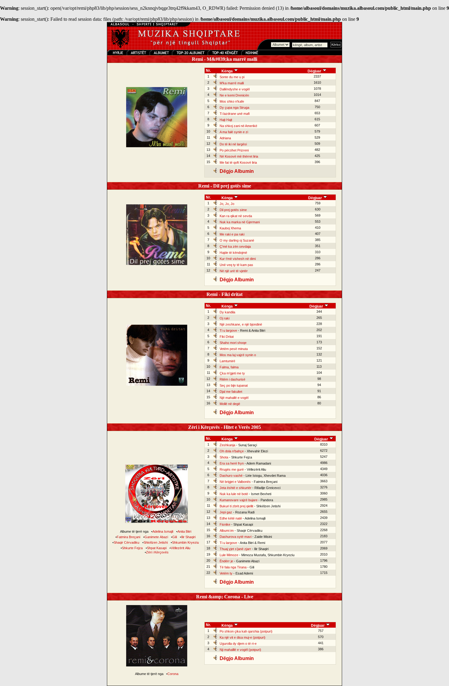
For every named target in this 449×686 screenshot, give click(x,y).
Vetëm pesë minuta (234, 349)
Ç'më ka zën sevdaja (235, 246)
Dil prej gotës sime (233, 210)
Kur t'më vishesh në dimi (238, 259)
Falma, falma (229, 367)
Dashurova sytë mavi (235, 536)
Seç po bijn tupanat (234, 385)
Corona (172, 674)
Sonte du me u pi (232, 77)
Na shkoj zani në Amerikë (238, 126)
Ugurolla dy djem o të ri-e (238, 643)
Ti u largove (228, 330)
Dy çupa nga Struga (234, 107)
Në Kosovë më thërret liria (239, 156)
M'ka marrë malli (232, 83)
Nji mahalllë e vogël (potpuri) (240, 649)
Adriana (225, 138)
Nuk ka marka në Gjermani (240, 222)
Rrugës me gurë (232, 469)
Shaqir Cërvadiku (126, 542)
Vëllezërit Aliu (180, 548)
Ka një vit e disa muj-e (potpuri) (242, 637)
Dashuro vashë (231, 475)
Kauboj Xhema (230, 228)
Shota (224, 457)
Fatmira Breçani (128, 537)
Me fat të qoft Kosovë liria (238, 162)
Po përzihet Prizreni (234, 150)
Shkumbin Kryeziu (185, 542)
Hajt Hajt (226, 120)
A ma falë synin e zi (234, 132)
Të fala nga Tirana (233, 567)
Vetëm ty (226, 573)
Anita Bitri (184, 531)
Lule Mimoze (229, 555)
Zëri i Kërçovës (157, 552)
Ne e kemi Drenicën (234, 95)
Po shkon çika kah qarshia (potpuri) (246, 631)
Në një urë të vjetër (234, 271)
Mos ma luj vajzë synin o (238, 355)
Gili (174, 537)
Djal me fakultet (231, 391)
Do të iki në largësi (233, 144)
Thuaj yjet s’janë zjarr (235, 549)
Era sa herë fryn (232, 463)
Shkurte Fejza (132, 548)
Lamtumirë (227, 361)
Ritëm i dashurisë (232, 379)
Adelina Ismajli (162, 531)
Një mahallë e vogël (234, 398)
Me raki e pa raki (232, 234)
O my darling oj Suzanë (237, 240)
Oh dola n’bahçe (232, 451)
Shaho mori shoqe (233, 343)
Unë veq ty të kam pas (236, 265)
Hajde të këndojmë (233, 252)
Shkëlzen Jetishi (156, 542)
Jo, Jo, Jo (227, 204)
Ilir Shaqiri (188, 537)
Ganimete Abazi (156, 537)
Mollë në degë (230, 404)
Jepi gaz (226, 512)
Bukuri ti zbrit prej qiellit (236, 506)
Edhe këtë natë (231, 518)
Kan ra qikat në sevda (236, 216)
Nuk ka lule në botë (234, 494)
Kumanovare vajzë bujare (238, 500)
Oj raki (224, 318)
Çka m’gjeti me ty (232, 373)
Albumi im (227, 530)
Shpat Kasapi (156, 548)
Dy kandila (227, 312)
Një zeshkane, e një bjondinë (241, 324)
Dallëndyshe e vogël (235, 89)
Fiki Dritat (227, 336)
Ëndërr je (226, 561)
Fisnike (225, 524)
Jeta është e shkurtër (235, 488)
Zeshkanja (227, 445)
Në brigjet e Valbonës (235, 481)
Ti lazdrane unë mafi (235, 113)
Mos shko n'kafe (232, 101)
